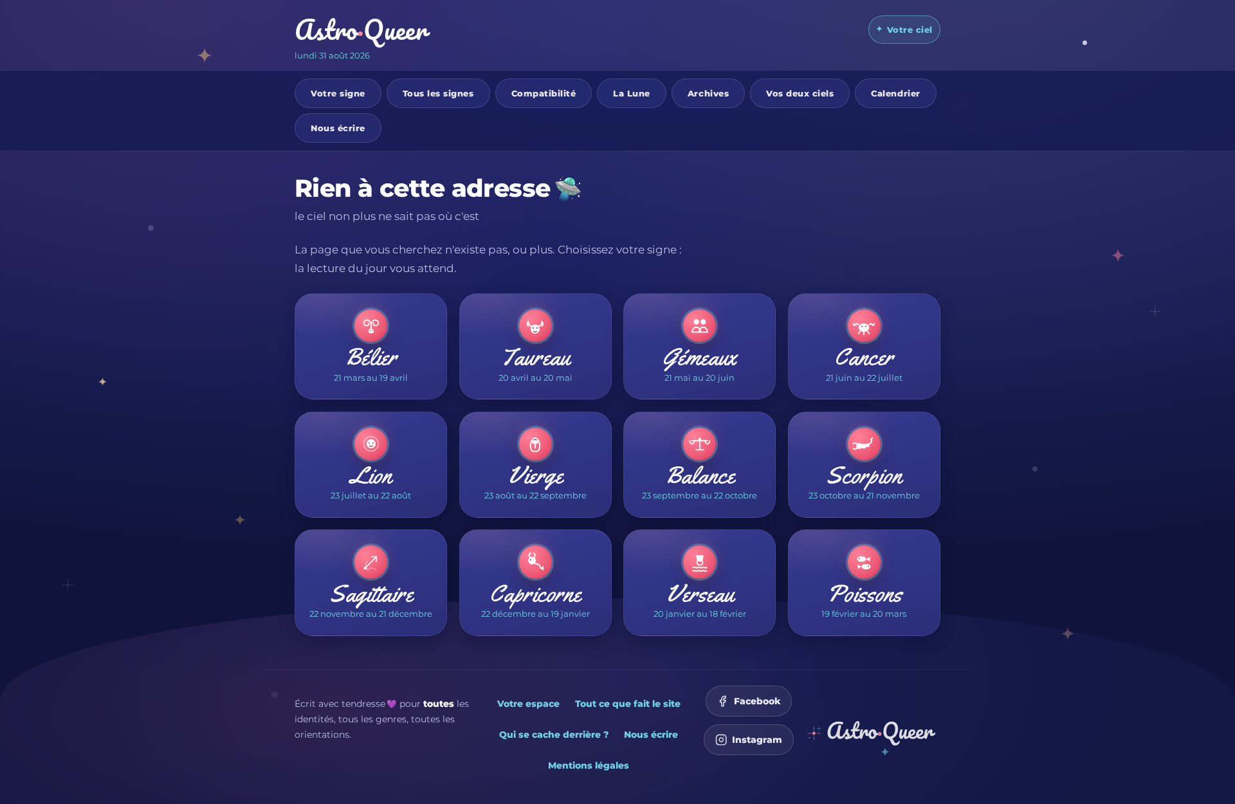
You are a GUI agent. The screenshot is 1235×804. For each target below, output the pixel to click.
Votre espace (528, 703)
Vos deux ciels (800, 92)
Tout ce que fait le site (628, 703)
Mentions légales (588, 765)
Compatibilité (543, 92)
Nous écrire (338, 127)
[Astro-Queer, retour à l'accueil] (870, 733)
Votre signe (338, 92)
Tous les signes (438, 92)
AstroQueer (360, 29)
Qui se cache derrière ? (553, 734)
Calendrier (895, 92)
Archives (708, 92)
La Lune (631, 92)
